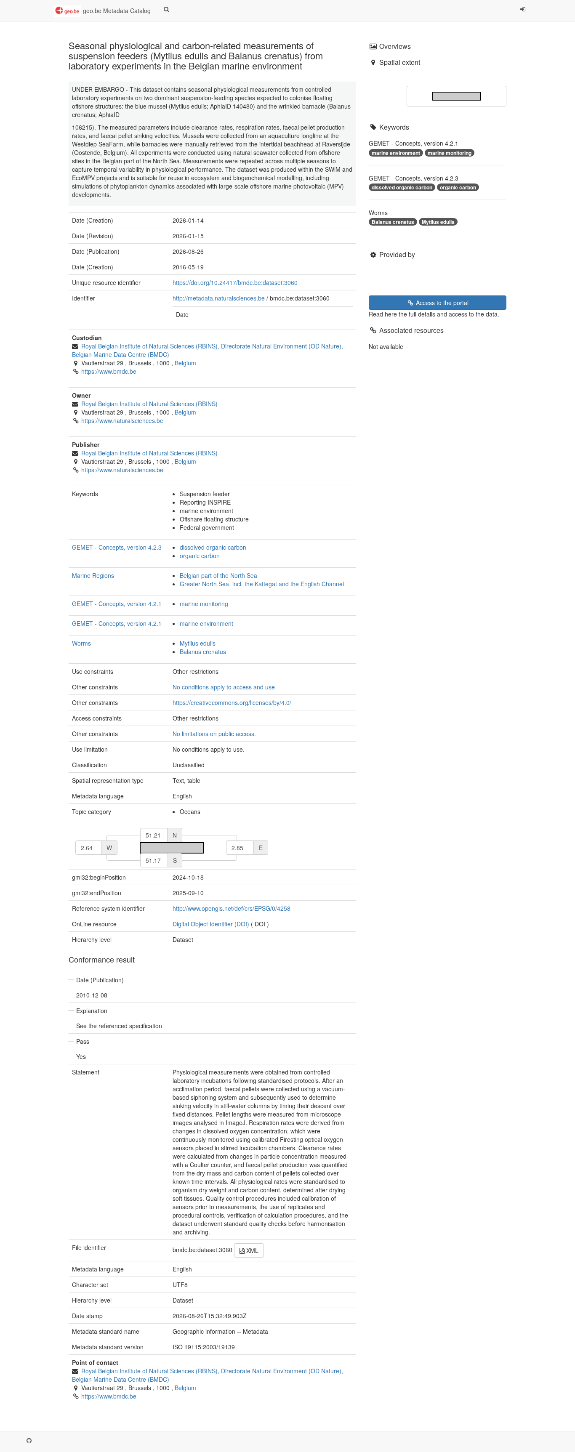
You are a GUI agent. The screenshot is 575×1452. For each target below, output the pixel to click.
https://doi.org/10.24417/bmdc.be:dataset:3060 (235, 282)
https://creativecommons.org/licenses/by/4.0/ (232, 702)
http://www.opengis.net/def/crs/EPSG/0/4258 (231, 908)
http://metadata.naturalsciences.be (219, 298)
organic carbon (200, 555)
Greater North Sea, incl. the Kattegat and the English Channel (262, 584)
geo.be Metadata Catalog (116, 10)
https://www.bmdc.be (108, 371)
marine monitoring (204, 603)
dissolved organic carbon (213, 547)
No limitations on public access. (214, 733)
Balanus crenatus (203, 651)
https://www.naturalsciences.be (122, 420)
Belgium (185, 363)
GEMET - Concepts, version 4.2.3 (117, 547)
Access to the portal (441, 302)
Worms (81, 643)
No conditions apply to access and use (224, 687)
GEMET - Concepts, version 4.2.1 (117, 603)
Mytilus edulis (198, 643)
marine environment (206, 623)
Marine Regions (93, 575)
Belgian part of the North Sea (218, 575)
